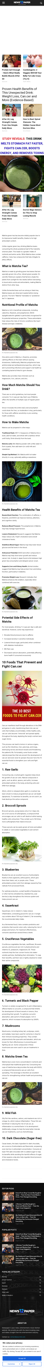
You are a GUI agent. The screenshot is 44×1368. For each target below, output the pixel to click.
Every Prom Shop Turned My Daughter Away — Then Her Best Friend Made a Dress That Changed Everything (28, 1195)
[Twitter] (15, 229)
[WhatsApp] (25, 229)
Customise (11, 1364)
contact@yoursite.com (17, 1337)
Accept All (22, 1358)
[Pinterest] (20, 229)
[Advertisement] (22, 29)
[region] (22, 1354)
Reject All (32, 1364)
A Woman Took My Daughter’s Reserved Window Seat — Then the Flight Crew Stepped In (27, 1206)
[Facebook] (10, 229)
